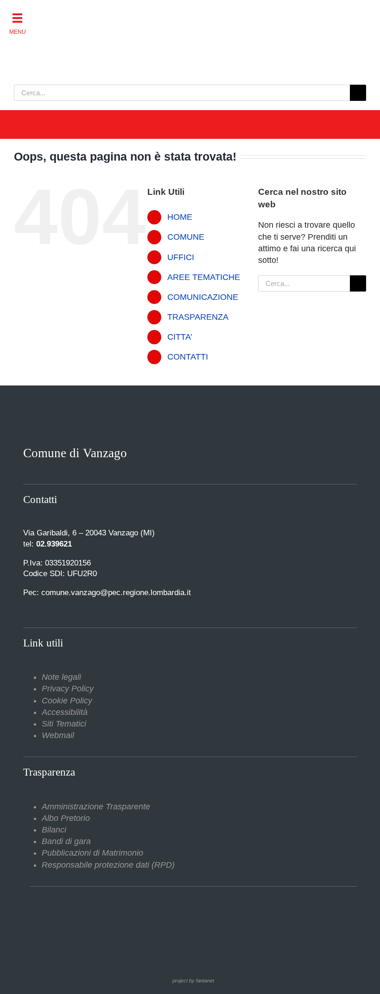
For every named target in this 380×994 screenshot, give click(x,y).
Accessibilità (65, 712)
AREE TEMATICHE (203, 277)
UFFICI (180, 257)
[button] (17, 17)
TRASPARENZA (197, 317)
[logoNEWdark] (130, 14)
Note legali (61, 677)
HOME (179, 217)
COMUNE (185, 237)
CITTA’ (179, 337)
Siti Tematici (64, 723)
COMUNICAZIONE (202, 297)
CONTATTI (187, 356)
